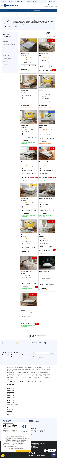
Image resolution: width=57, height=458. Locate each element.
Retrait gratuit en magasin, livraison (36, 431)
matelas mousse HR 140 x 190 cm (26, 374)
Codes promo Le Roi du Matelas (35, 449)
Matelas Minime (25, 53)
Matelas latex (9, 411)
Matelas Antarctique (44, 162)
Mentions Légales (32, 446)
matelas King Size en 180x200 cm (17, 377)
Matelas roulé (9, 414)
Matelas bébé (10, 406)
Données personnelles (33, 447)
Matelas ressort (10, 407)
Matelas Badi (24, 125)
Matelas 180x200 (10, 402)
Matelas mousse (10, 409)
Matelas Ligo (42, 90)
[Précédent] (15, 10)
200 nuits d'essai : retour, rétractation (37, 430)
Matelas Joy (24, 235)
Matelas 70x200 (10, 387)
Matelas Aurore (25, 162)
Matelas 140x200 (10, 399)
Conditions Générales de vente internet (37, 445)
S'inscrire (52, 353)
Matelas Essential (43, 53)
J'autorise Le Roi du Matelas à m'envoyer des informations (45, 356)
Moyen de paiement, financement (36, 433)
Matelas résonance (44, 271)
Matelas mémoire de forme (12, 412)
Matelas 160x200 (10, 400)
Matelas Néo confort (26, 271)
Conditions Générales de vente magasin (37, 443)
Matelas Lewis (24, 198)
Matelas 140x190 (10, 397)
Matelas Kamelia (25, 308)
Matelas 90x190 (10, 390)
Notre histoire (6, 421)
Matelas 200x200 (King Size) (13, 404)
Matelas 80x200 (10, 388)
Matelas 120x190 (10, 393)
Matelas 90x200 (10, 392)
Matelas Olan (24, 90)
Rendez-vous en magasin (34, 421)
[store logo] (11, 5)
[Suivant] (42, 10)
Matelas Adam (43, 125)
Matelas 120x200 (10, 395)
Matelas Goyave (43, 235)
